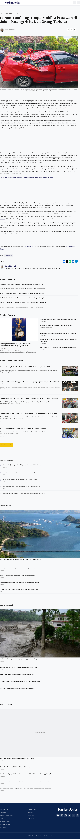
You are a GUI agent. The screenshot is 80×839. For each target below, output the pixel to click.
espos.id (30, 812)
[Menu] (1, 3)
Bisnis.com (31, 815)
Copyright (3, 818)
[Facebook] (58, 815)
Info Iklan (3, 827)
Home (1, 13)
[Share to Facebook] (64, 261)
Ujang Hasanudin (10, 29)
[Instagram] (65, 815)
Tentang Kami (4, 812)
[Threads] (73, 815)
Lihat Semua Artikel (6, 445)
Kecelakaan (9, 255)
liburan (2, 219)
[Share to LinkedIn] (73, 261)
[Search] (74, 2)
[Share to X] (67, 261)
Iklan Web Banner (5, 824)
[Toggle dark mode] (78, 2)
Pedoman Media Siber (6, 815)
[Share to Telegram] (76, 261)
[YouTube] (69, 815)
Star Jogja (31, 818)
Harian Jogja (28, 246)
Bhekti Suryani (10, 266)
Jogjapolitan (8, 13)
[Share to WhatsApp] (70, 261)
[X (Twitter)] (61, 815)
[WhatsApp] (77, 815)
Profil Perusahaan (5, 821)
